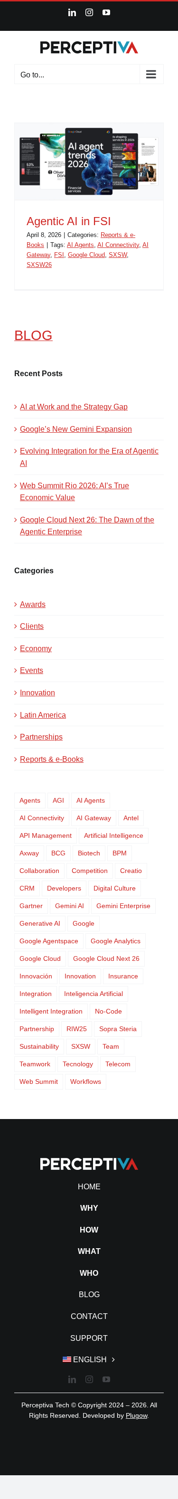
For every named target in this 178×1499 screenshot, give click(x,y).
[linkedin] (72, 1379)
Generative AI (39, 923)
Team (111, 1046)
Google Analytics (116, 941)
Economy (36, 649)
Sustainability (39, 1046)
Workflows (85, 1081)
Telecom (118, 1064)
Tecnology (78, 1064)
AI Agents (80, 244)
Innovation (37, 693)
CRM (27, 888)
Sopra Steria (118, 1029)
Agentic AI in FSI (69, 221)
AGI (58, 800)
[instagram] (89, 1379)
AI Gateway (93, 818)
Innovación (35, 976)
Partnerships (41, 737)
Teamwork (34, 1064)
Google (83, 923)
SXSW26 (39, 264)
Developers (64, 888)
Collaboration (39, 870)
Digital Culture (115, 888)
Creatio (131, 870)
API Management (45, 835)
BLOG (33, 335)
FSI (59, 254)
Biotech (89, 853)
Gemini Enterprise (123, 906)
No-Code (108, 1011)
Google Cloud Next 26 (106, 958)
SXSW (118, 254)
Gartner (31, 906)
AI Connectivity (118, 244)
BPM (119, 853)
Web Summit (38, 1081)
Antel (131, 818)
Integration (35, 993)
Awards (33, 604)
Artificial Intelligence (113, 835)
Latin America (43, 715)
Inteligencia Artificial (93, 993)
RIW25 (76, 1029)
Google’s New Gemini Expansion (76, 429)
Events (31, 670)
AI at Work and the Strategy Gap (74, 407)
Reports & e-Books (52, 759)
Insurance (123, 976)
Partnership (36, 1029)
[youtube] (106, 1379)
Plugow (136, 1415)
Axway (29, 853)
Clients (32, 626)
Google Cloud (86, 254)
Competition (90, 870)
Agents (29, 800)
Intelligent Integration (51, 1011)
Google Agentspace (48, 941)
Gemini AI (69, 906)
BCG (58, 853)
